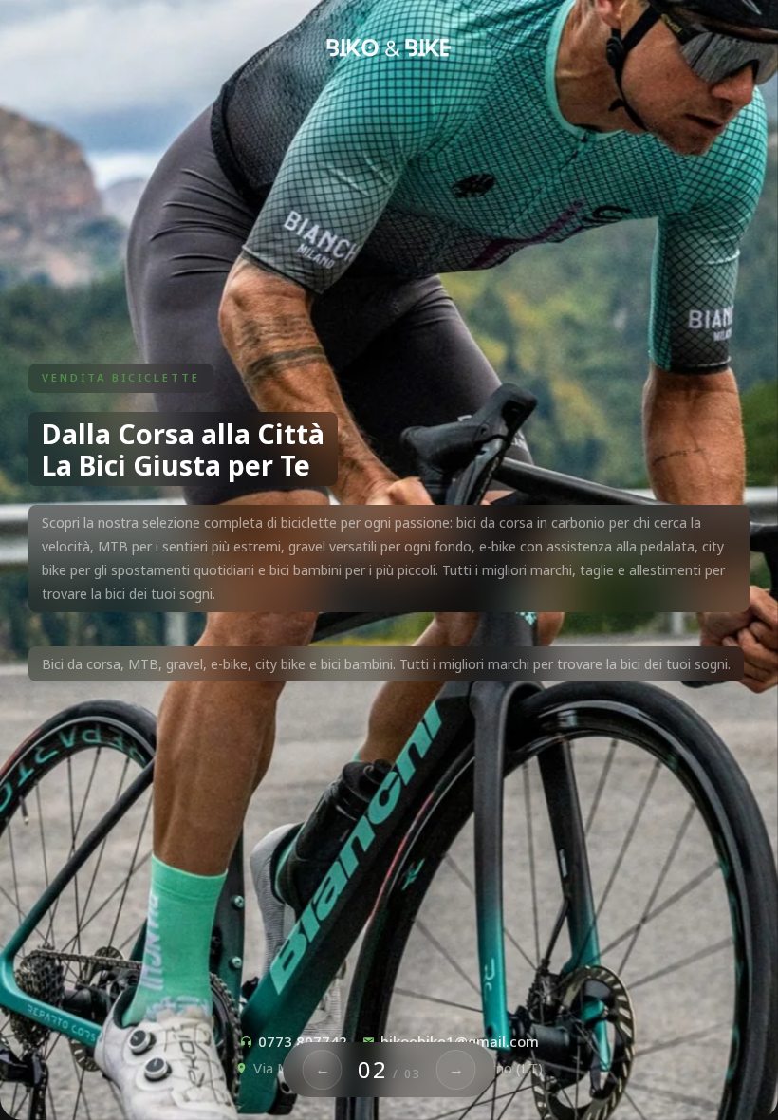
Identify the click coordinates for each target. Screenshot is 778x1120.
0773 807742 (302, 1041)
